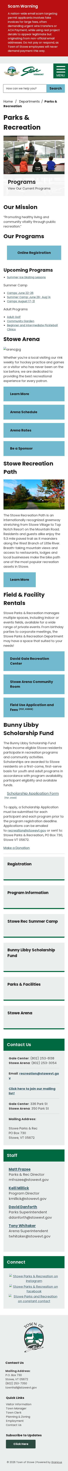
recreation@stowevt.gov (27, 830)
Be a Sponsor (21, 448)
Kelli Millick (19, 1188)
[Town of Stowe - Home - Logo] (23, 71)
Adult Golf (14, 317)
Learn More (19, 394)
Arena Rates (20, 430)
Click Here (20, 1444)
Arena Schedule (23, 412)
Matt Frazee (20, 1169)
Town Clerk (13, 1413)
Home (8, 101)
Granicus (56, 1462)
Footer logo (34, 1337)
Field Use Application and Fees (32, 707)
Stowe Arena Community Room (31, 684)
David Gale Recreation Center (29, 661)
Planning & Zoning (18, 1417)
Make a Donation (16, 848)
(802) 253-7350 (16, 1383)
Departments (29, 101)
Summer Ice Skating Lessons (26, 277)
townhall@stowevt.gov (21, 1388)
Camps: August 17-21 (21, 301)
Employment (15, 1421)
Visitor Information (18, 1404)
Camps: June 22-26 (20, 293)
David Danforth (23, 1207)
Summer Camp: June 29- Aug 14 (29, 297)
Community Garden (20, 321)
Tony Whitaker (22, 1225)
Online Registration (34, 252)
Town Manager (16, 1408)
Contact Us (13, 1425)
